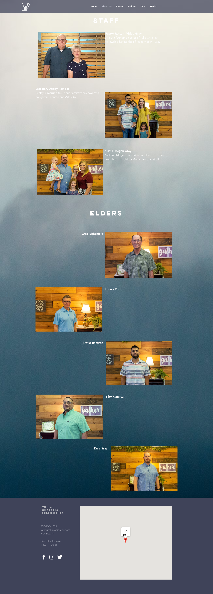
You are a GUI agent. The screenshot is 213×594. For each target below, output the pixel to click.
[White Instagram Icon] (52, 557)
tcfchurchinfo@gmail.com (55, 530)
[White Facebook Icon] (44, 557)
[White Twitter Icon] (60, 557)
